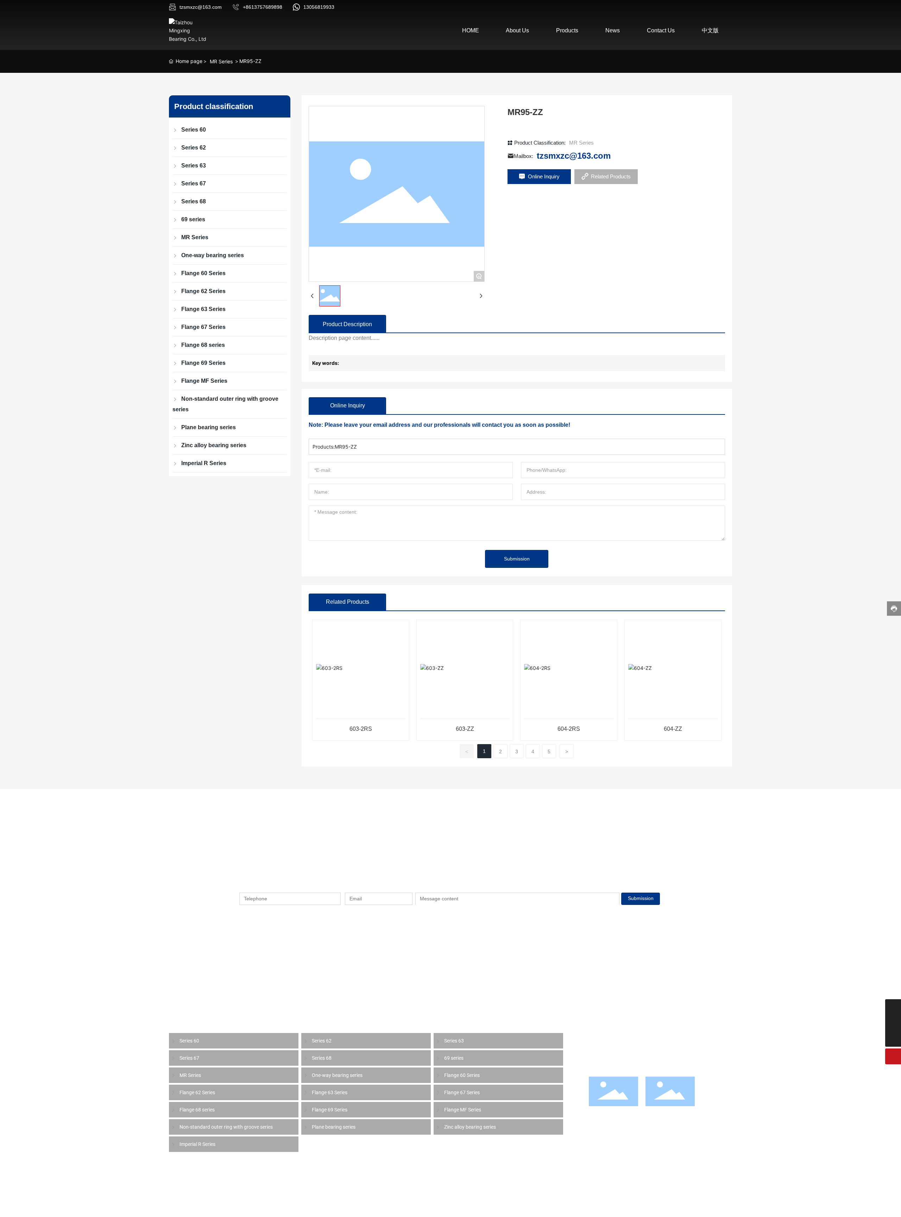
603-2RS (360, 729)
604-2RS (568, 729)
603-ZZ (465, 729)
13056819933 (318, 7)
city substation (714, 1203)
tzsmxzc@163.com (200, 7)
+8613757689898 (262, 7)
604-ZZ (673, 729)
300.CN (313, 1203)
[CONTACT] (893, 1023)
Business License (365, 1203)
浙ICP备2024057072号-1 (421, 1203)
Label (333, 1203)
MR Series (221, 61)
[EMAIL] (893, 1007)
